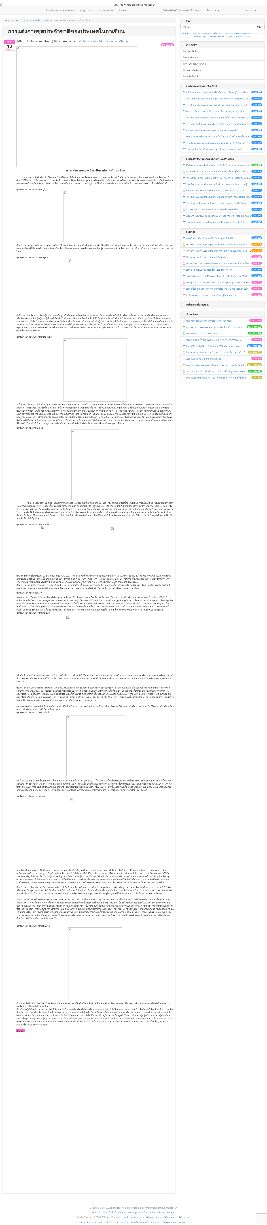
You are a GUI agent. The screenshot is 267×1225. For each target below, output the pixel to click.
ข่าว (18, 20)
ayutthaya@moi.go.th (133, 1217)
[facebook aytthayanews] (154, 1217)
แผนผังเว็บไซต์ (109, 1212)
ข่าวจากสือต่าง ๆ (193, 70)
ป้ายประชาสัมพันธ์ (242, 36)
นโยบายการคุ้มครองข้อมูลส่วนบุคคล (168, 1221)
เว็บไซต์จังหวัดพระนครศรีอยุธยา (181, 9)
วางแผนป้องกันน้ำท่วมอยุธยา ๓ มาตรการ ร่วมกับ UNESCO (213, 339)
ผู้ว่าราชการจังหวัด (242, 33)
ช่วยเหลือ (85, 1221)
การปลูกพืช (229, 34)
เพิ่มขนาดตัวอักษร (244, 9)
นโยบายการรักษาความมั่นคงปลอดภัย (131, 1221)
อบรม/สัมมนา (191, 57)
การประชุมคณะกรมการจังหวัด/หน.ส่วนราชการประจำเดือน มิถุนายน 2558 (220, 364)
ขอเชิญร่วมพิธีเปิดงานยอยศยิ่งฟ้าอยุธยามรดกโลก (208, 269)
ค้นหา (260, 26)
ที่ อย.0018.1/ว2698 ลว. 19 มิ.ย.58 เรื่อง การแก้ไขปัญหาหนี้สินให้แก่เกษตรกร (221, 352)
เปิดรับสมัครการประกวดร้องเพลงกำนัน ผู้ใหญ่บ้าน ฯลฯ (211, 295)
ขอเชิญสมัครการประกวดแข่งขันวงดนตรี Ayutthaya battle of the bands (219, 282)
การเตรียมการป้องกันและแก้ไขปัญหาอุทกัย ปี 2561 (209, 238)
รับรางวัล (205, 37)
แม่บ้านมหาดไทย (258, 34)
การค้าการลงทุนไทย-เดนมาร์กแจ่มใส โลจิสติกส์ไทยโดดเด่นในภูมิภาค (218, 136)
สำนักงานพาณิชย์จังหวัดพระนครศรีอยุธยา (104, 41)
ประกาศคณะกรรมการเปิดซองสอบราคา (204, 333)
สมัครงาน (217, 33)
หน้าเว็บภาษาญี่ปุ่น (166, 1212)
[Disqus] (89, 1075)
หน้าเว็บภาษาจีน (147, 1212)
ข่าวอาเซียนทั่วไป (32, 20)
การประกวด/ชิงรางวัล (195, 63)
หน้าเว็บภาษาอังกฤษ (127, 1212)
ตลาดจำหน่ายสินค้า (217, 37)
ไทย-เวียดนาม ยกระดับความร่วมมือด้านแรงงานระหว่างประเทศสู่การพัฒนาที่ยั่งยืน (224, 104)
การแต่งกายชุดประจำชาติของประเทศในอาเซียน (208, 320)
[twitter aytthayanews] (170, 1217)
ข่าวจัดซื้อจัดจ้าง (193, 76)
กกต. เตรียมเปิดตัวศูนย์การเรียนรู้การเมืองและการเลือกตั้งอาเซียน (216, 377)
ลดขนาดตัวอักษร (237, 9)
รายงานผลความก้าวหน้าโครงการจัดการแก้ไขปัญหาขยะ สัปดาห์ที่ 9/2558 (220, 371)
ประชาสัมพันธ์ (192, 51)
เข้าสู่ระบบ (85, 10)
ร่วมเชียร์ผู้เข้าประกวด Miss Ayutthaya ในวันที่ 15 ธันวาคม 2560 (216, 276)
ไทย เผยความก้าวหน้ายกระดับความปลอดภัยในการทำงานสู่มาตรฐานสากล (220, 117)
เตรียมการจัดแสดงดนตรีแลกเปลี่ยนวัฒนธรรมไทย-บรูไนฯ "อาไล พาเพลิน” (220, 92)
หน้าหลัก (9, 20)
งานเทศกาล (186, 33)
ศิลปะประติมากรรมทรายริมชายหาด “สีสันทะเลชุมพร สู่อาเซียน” (215, 111)
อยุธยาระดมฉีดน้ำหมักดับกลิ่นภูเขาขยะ (204, 358)
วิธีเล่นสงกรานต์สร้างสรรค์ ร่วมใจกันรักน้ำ (206, 257)
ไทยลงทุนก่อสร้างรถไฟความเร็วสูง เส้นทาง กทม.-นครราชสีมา (214, 149)
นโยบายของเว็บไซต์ (102, 1221)
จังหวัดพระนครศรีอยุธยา (60, 9)
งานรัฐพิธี (229, 37)
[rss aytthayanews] (184, 1217)
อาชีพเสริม (196, 34)
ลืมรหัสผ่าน (123, 10)
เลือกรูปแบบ (212, 10)
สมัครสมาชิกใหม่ (105, 10)
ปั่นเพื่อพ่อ (197, 37)
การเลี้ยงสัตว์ (206, 34)
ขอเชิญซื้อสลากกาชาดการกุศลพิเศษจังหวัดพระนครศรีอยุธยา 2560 (217, 288)
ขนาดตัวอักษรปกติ (240, 9)
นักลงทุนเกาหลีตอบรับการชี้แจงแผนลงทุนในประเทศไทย (212, 130)
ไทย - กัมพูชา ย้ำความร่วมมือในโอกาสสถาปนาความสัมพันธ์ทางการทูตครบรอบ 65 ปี (225, 123)
